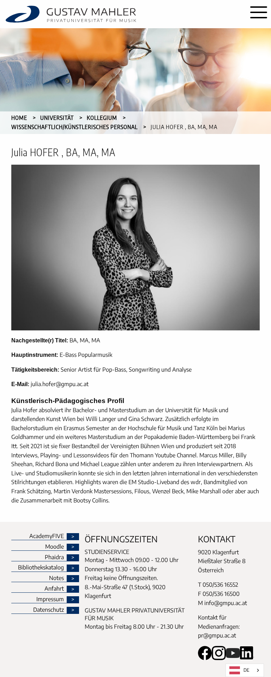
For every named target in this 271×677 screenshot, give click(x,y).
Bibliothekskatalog (41, 568)
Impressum (50, 599)
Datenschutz (48, 610)
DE (246, 670)
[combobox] (244, 670)
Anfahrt (54, 589)
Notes (56, 578)
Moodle (54, 547)
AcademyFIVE (46, 536)
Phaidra (54, 557)
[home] (123, 14)
